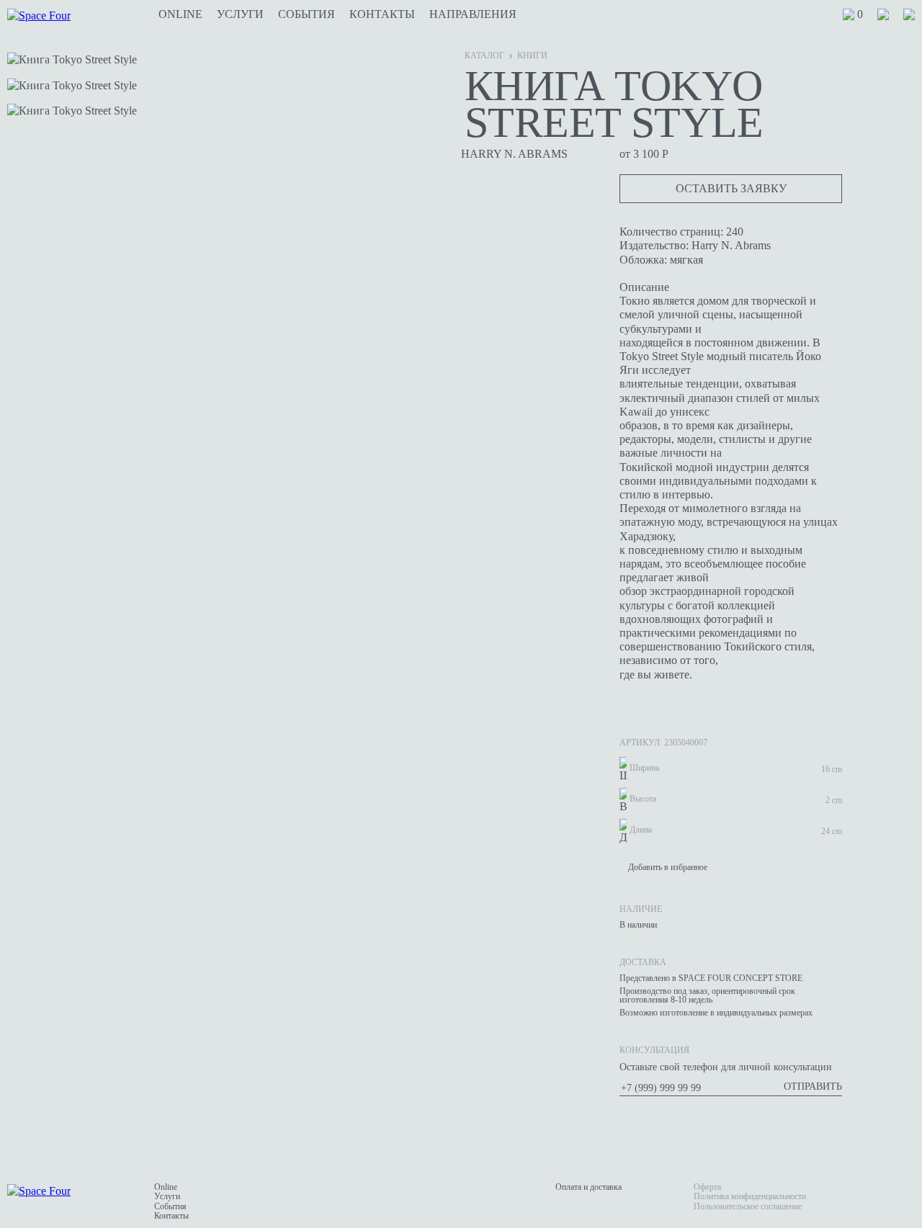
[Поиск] (909, 14)
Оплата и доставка (588, 1187)
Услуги (240, 14)
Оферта (707, 1187)
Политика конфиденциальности (750, 1196)
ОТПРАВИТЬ (813, 1086)
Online (180, 14)
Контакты (382, 14)
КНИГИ (532, 55)
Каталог (484, 55)
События (306, 14)
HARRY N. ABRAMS (514, 154)
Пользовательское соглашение (748, 1206)
